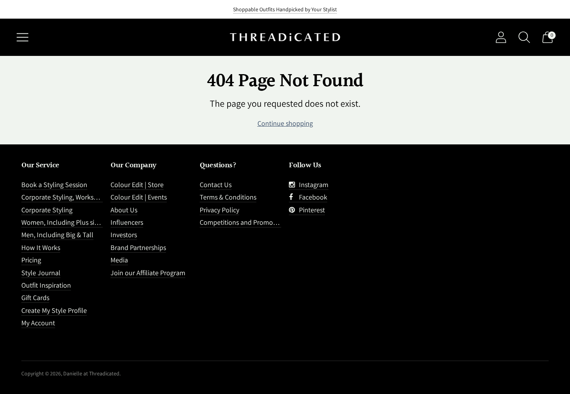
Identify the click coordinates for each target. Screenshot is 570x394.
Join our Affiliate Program (148, 272)
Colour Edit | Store (137, 184)
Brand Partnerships (138, 247)
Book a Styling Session (54, 184)
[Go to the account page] (501, 37)
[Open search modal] (524, 37)
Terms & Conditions (228, 197)
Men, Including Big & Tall (57, 234)
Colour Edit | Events (139, 197)
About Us (124, 209)
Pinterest (310, 209)
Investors (124, 234)
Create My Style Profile (54, 310)
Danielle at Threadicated (91, 373)
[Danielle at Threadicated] (285, 37)
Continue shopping (285, 123)
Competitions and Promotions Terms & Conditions (272, 222)
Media (119, 259)
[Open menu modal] (22, 37)
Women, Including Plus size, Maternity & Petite (88, 222)
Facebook (311, 197)
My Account (38, 322)
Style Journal (40, 272)
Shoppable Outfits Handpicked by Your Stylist (285, 9)
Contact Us (215, 184)
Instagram (312, 184)
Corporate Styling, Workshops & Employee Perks (91, 197)
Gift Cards (35, 297)
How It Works (40, 247)
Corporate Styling (47, 209)
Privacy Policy (219, 209)
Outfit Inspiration (46, 285)
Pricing (31, 259)
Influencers (127, 222)
